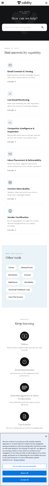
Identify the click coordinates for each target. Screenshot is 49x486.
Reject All (24, 473)
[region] (24, 459)
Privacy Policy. (19, 460)
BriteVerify (12, 275)
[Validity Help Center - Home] (24, 3)
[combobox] (20, 27)
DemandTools (27, 267)
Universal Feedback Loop (19, 290)
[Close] (46, 436)
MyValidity (28, 282)
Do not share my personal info (24, 466)
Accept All (24, 480)
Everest (27, 275)
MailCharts (13, 282)
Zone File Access (15, 297)
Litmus (11, 267)
